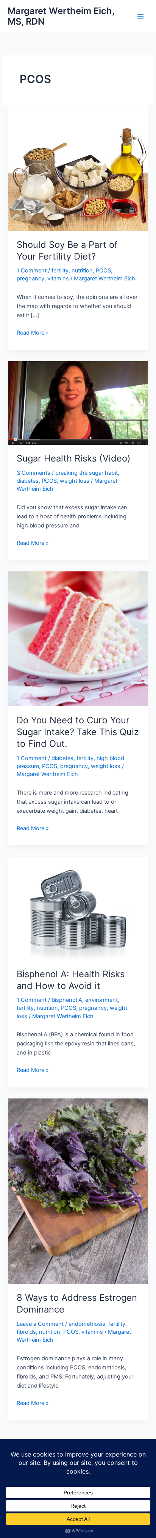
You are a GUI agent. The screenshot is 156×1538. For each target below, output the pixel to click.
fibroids (26, 1331)
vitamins (58, 278)
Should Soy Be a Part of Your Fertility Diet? (67, 250)
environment (101, 1000)
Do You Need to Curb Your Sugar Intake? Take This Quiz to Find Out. (78, 732)
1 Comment (32, 270)
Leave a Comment (40, 1324)
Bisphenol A (66, 1000)
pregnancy (30, 278)
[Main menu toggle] (140, 16)
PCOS (103, 270)
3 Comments (33, 472)
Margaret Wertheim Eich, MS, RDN (61, 16)
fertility (60, 270)
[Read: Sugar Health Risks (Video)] (77, 402)
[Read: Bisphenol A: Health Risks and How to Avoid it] (77, 907)
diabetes (28, 480)
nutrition (82, 270)
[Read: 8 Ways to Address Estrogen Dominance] (77, 1191)
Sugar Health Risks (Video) (74, 458)
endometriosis (87, 1324)
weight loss (74, 480)
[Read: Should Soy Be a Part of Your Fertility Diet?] (77, 167)
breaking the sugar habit (86, 472)
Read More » (33, 333)
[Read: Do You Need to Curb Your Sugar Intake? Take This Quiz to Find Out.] (77, 638)
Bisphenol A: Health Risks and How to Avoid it (71, 979)
